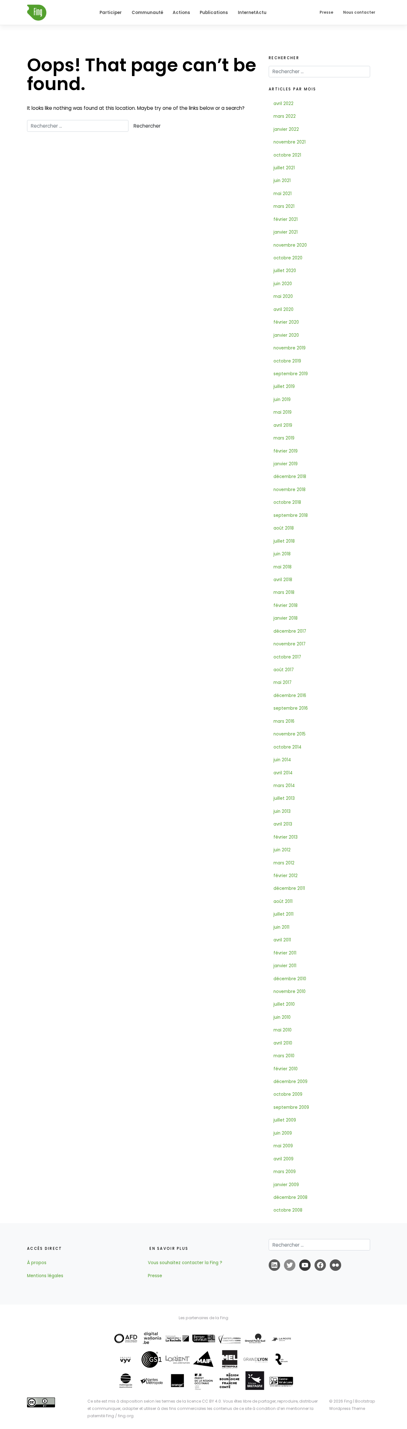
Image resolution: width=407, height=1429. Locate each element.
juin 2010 (282, 1017)
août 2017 (283, 670)
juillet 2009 (284, 1120)
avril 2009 (283, 1159)
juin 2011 (281, 927)
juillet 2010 (284, 1004)
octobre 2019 (287, 361)
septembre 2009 (291, 1107)
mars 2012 (283, 863)
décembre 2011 (289, 888)
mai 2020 (283, 296)
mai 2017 (282, 682)
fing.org (126, 1415)
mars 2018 (283, 592)
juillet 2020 (284, 271)
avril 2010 (282, 1043)
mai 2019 (282, 412)
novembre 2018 (289, 490)
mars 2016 (283, 721)
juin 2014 (282, 760)
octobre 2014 (287, 747)
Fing (348, 1401)
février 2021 (285, 219)
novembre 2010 (289, 992)
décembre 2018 (289, 477)
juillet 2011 (283, 914)
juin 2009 (282, 1133)
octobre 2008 (287, 1210)
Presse (326, 12)
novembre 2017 (289, 644)
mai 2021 (282, 194)
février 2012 (285, 876)
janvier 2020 (286, 335)
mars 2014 (284, 786)
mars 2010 (283, 1056)
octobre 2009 (287, 1094)
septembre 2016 (290, 708)
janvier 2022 (286, 129)
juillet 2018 (284, 541)
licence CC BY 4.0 (204, 1401)
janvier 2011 (284, 966)
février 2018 (285, 605)
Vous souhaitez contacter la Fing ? (185, 1263)
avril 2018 (282, 580)
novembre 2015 (289, 734)
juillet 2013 (284, 798)
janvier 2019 (285, 464)
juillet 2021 (284, 168)
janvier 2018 (285, 618)
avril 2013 (282, 824)
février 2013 (285, 837)
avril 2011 (282, 940)
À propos (36, 1263)
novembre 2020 (290, 245)
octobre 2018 (287, 502)
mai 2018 (282, 567)
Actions (181, 13)
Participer (111, 13)
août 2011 (283, 901)
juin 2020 (282, 284)
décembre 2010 (289, 979)
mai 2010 (282, 1030)
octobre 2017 (287, 657)
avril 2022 (283, 104)
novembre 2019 (289, 348)
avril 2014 (283, 773)
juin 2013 (282, 811)
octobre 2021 (287, 155)
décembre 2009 (290, 1082)
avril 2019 (282, 425)
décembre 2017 (289, 631)
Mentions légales (45, 1276)
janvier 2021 (285, 232)
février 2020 (286, 322)
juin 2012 (282, 850)
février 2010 (285, 1069)
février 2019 (285, 451)
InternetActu (252, 13)
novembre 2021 (289, 142)
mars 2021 (283, 206)
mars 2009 (284, 1172)
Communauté (147, 13)
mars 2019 (283, 438)
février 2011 (284, 953)
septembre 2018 (290, 515)
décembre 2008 (290, 1197)
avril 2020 (283, 309)
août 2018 (283, 528)
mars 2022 (284, 116)
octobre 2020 (287, 258)
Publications (214, 13)
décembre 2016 (289, 696)
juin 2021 (282, 181)
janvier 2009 (286, 1185)
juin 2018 (282, 554)
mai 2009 (283, 1146)
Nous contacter (359, 12)
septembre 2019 (290, 374)
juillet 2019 (284, 387)
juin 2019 (282, 400)
